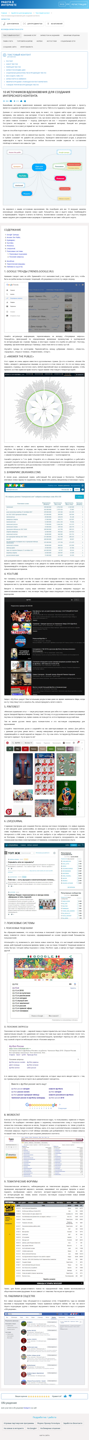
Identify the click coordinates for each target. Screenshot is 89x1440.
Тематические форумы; (16, 264)
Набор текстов (12, 64)
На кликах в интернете (14, 1428)
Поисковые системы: (15, 251)
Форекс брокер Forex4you (48, 1423)
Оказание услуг (30, 35)
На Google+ (32, 1428)
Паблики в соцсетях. (15, 267)
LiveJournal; (11, 248)
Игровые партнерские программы (19, 1423)
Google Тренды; (13, 234)
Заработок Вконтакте (72, 1423)
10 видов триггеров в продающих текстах (22, 85)
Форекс (40, 41)
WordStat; (10, 261)
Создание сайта (9, 47)
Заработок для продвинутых (21, 13)
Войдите (27, 1408)
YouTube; (10, 243)
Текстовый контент (42, 13)
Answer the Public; (14, 237)
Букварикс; (11, 240)
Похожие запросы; (16, 257)
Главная (4, 13)
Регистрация (79, 4)
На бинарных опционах (50, 1428)
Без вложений (56, 24)
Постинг (9, 61)
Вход (62, 4)
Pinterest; (10, 246)
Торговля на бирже (25, 41)
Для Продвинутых (34, 24)
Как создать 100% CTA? (14, 76)
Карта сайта (44, 1435)
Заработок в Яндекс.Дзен (15, 70)
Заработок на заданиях (50, 35)
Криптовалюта (27, 47)
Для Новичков (13, 24)
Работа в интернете (9, 3)
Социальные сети (68, 41)
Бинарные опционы (72, 35)
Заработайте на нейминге (16, 79)
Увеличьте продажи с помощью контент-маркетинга (27, 82)
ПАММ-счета (8, 41)
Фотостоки (52, 41)
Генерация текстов (13, 67)
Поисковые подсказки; (18, 254)
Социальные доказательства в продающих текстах (26, 73)
